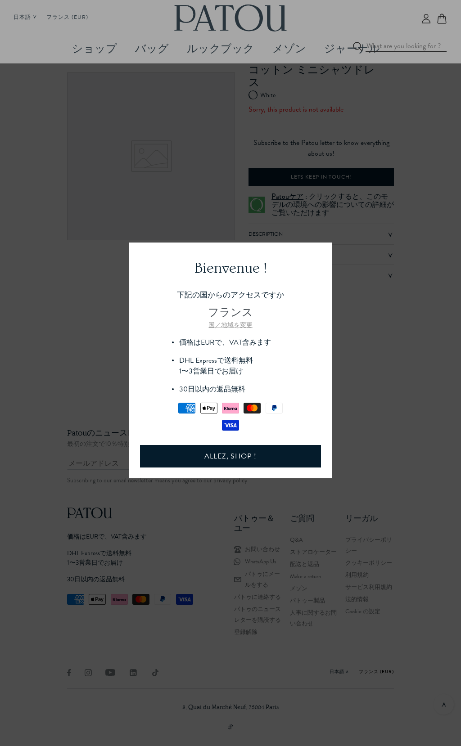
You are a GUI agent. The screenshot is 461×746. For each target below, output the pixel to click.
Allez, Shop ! (230, 456)
